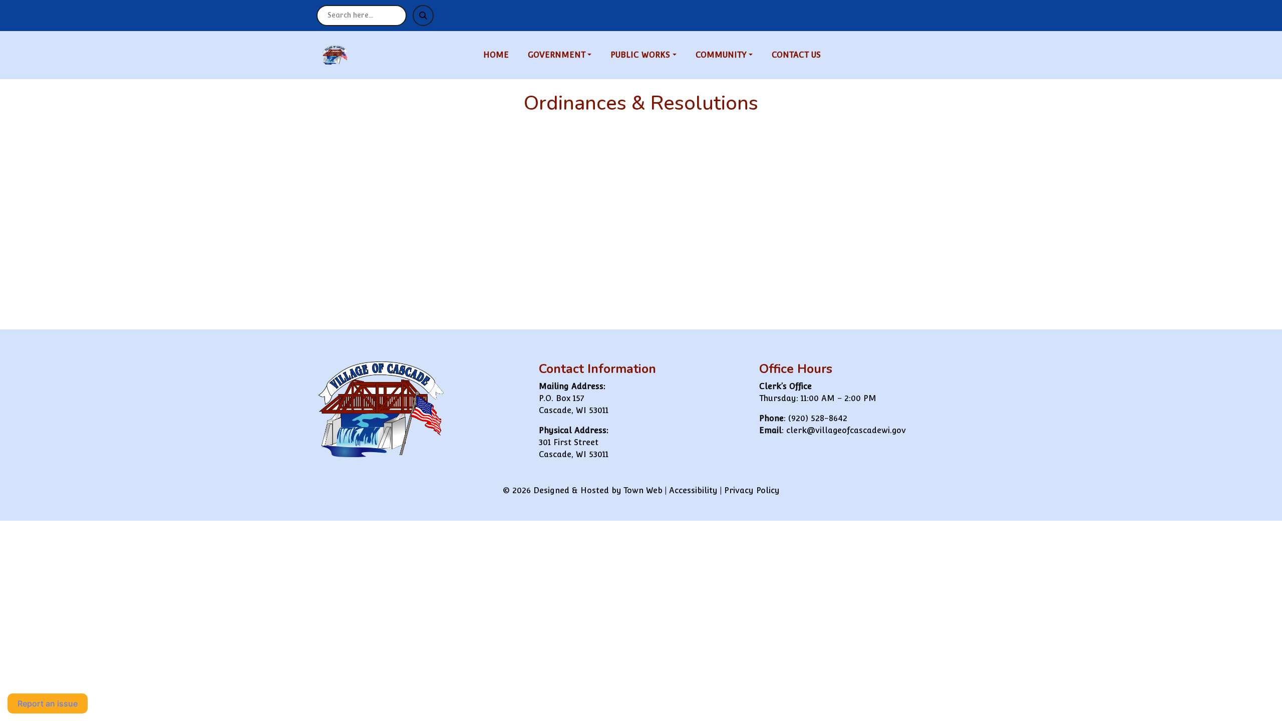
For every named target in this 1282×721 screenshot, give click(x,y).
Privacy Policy (752, 490)
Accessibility (693, 490)
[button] (565, 55)
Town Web (643, 490)
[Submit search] (423, 15)
